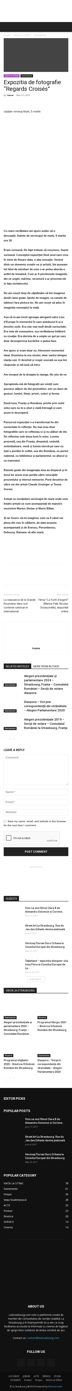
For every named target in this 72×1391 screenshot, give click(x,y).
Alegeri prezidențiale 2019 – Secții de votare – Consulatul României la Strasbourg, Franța (45, 724)
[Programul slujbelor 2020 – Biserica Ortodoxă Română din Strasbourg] (19, 1046)
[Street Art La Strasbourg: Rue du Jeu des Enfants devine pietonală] (13, 930)
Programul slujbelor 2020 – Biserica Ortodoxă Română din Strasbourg (19, 1064)
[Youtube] (51, 1362)
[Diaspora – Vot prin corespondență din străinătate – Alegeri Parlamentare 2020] (13, 706)
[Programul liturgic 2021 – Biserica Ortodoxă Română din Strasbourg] (52, 1008)
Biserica (42, 1017)
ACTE (36, 1376)
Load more (35, 979)
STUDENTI (15, 1380)
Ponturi (28, 1380)
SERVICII (46, 1376)
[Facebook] (21, 1362)
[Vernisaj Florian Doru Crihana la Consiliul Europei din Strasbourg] (13, 947)
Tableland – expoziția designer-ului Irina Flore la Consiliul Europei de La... (46, 964)
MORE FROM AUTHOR (46, 666)
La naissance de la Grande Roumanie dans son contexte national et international (20, 605)
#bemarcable (55, 1386)
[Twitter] (41, 1362)
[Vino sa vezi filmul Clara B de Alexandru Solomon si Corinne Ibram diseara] (13, 912)
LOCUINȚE (13, 1376)
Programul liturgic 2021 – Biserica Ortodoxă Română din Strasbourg (51, 1026)
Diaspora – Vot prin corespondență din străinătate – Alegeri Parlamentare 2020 (45, 706)
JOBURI (26, 1376)
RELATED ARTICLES (17, 666)
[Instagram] (31, 1362)
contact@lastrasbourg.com (43, 1338)
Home (7, 35)
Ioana (10, 95)
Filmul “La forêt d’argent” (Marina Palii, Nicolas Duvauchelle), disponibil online (53, 605)
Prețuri (38, 1380)
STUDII (57, 1376)
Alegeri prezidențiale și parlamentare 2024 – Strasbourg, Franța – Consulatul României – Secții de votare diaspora (46, 684)
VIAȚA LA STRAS (22, 35)
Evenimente (40, 35)
